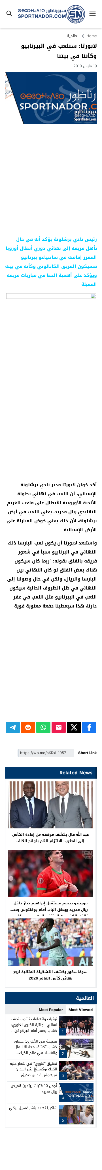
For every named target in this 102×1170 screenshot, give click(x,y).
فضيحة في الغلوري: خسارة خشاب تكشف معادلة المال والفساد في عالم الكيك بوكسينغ (35, 1050)
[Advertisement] (51, 180)
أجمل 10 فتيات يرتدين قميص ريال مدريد (34, 1088)
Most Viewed (81, 1009)
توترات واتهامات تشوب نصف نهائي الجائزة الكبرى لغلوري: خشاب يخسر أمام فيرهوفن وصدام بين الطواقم (34, 1028)
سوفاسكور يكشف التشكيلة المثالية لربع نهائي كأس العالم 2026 (50, 975)
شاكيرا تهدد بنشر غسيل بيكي (33, 1107)
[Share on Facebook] (89, 727)
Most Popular (51, 1009)
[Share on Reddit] (28, 727)
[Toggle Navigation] (93, 14)
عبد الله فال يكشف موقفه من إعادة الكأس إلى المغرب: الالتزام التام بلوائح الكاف (50, 837)
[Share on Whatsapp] (43, 727)
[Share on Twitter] (74, 727)
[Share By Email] (58, 727)
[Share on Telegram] (12, 727)
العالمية (73, 35)
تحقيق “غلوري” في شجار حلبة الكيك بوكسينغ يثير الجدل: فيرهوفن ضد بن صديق (33, 1069)
